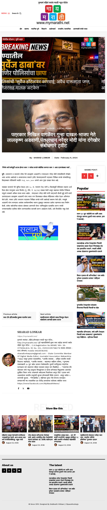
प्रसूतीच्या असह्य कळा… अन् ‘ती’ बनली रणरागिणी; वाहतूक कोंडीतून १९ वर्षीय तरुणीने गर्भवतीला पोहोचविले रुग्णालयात (66, 438)
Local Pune (64, 129)
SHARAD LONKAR (42, 158)
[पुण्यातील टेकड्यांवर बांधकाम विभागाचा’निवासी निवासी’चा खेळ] (91, 293)
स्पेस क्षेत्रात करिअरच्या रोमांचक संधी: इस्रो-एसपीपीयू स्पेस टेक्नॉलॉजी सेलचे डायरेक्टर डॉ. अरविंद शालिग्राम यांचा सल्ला (40, 438)
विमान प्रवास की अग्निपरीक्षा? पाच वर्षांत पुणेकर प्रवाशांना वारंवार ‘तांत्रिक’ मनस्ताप (90, 278)
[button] (17, 13)
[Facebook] (18, 388)
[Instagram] (9, 470)
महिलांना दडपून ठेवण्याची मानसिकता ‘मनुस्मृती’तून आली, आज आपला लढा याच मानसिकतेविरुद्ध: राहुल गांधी (14, 437)
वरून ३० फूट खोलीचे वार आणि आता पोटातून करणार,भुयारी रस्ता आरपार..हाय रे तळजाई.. (91, 216)
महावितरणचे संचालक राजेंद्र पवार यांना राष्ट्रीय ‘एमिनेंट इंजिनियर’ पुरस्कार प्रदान (91, 437)
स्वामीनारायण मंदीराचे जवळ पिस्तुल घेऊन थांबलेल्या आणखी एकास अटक (54, 318)
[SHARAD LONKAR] (8, 359)
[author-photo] (4, 442)
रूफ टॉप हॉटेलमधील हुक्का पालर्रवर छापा (17, 317)
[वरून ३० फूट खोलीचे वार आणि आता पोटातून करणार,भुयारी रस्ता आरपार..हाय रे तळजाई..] (91, 202)
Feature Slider (45, 129)
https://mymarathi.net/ (27, 336)
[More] (97, 176)
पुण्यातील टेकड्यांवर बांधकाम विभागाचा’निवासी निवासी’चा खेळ (88, 306)
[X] (23, 388)
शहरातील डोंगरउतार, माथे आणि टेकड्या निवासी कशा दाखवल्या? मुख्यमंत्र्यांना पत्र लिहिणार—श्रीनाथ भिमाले (90, 334)
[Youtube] (28, 388)
